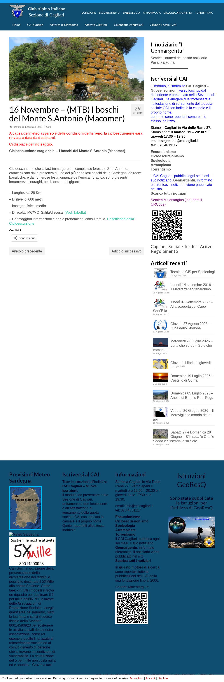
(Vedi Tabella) (75, 212)
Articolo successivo (127, 251)
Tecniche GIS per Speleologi (192, 272)
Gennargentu (184, 180)
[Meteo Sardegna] (23, 534)
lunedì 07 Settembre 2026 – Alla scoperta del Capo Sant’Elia (183, 306)
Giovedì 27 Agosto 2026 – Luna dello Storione (190, 326)
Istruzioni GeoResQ (191, 480)
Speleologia (160, 160)
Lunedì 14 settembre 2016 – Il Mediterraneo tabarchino (192, 287)
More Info (136, 678)
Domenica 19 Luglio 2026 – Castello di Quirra (191, 378)
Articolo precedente (27, 251)
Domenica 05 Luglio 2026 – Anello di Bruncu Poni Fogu (191, 395)
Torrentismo (161, 169)
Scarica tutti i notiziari (169, 193)
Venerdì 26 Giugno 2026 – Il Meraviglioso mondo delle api (183, 415)
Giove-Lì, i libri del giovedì (190, 363)
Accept (150, 678)
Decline (163, 678)
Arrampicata (161, 165)
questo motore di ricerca (139, 567)
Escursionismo (163, 152)
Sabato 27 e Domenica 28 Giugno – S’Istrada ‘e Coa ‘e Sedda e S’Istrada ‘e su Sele (183, 436)
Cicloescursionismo (167, 156)
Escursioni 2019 (33, 127)
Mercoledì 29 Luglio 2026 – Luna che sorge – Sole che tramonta (183, 345)
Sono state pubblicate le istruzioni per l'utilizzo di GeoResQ (191, 502)
